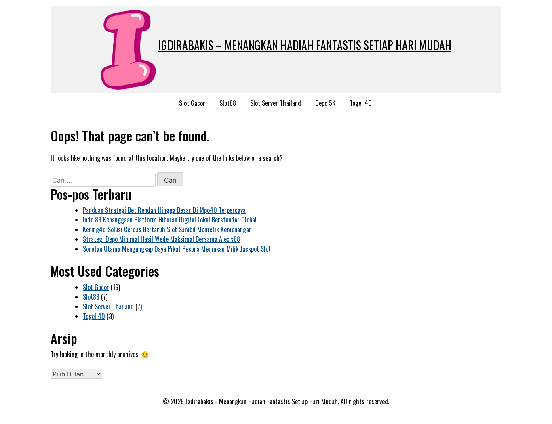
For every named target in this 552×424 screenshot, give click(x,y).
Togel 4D (361, 103)
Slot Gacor (192, 103)
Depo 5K (325, 103)
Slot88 (227, 103)
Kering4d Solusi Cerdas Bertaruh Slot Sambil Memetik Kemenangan (167, 229)
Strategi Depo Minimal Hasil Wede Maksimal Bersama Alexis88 (161, 239)
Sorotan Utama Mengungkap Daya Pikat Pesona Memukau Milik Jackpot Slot (177, 249)
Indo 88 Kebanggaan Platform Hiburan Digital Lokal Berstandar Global (170, 220)
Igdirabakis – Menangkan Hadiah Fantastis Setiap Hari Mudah (304, 45)
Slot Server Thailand (275, 103)
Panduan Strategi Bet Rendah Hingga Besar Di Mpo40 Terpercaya (164, 210)
